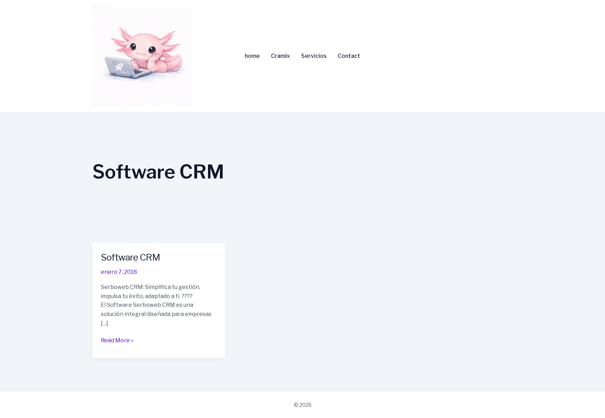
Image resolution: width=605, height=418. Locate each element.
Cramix (280, 56)
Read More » (117, 340)
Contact (349, 56)
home (252, 56)
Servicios (314, 56)
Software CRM (130, 257)
